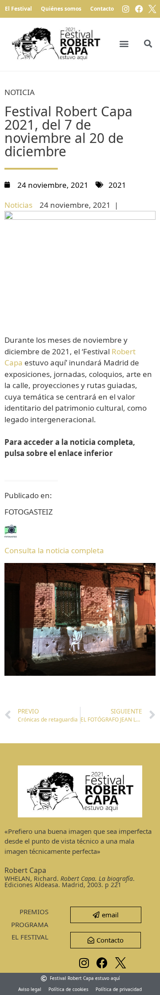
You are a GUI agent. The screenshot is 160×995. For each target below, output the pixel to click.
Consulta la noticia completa (54, 550)
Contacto (102, 8)
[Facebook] (139, 9)
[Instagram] (126, 9)
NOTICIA (19, 92)
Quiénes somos (61, 8)
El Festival (18, 8)
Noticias (18, 205)
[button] (124, 43)
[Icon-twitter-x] (152, 9)
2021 (117, 185)
